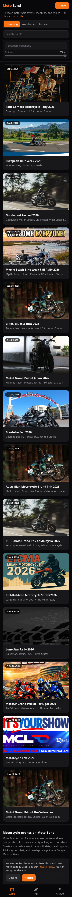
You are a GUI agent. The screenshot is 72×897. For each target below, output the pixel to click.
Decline (13, 877)
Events (12, 893)
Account (60, 893)
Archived (44, 24)
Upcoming (12, 24)
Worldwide (28, 24)
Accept (29, 877)
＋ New (62, 5)
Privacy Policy (46, 866)
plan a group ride (13, 16)
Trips (36, 893)
